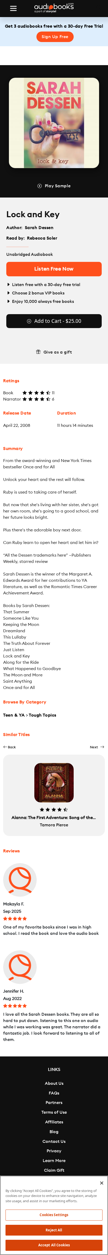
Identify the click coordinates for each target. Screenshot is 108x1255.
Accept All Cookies (54, 1245)
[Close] (101, 1183)
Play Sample (58, 186)
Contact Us (54, 1141)
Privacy (54, 1151)
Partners (54, 1103)
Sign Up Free (55, 37)
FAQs (54, 1093)
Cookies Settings (54, 1214)
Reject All (54, 1230)
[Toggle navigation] (13, 8)
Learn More (54, 1161)
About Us (54, 1083)
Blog (54, 1132)
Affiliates (54, 1122)
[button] (9, 747)
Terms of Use (54, 1112)
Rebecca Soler (42, 238)
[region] (54, 1215)
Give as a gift (58, 352)
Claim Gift (54, 1170)
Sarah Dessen (39, 227)
